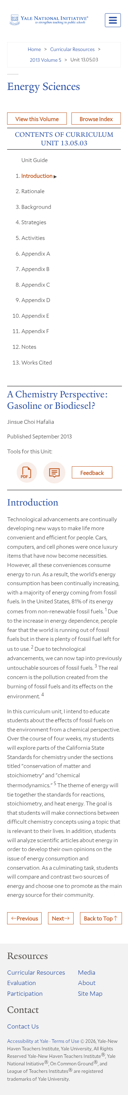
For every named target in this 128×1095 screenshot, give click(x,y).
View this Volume (37, 118)
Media (86, 972)
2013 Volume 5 (45, 59)
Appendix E (35, 315)
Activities (33, 237)
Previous (27, 918)
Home (34, 49)
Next (58, 918)
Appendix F (35, 331)
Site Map (90, 993)
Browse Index (96, 118)
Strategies (33, 222)
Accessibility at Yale (27, 1041)
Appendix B (35, 268)
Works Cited (36, 362)
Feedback (92, 472)
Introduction (37, 175)
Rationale (32, 191)
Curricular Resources (72, 49)
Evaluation (21, 982)
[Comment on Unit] (54, 472)
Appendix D (35, 299)
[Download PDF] (27, 472)
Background (36, 206)
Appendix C (35, 284)
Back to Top (98, 918)
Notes (28, 346)
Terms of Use (65, 1041)
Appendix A (35, 253)
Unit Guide (34, 160)
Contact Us (23, 1026)
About (87, 982)
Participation (25, 993)
